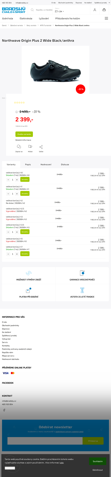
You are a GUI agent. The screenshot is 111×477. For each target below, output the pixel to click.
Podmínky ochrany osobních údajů (17, 349)
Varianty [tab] (11, 164)
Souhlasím (98, 461)
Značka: (21, 98)
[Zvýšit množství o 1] (17, 180)
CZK (60, 11)
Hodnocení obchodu (10, 359)
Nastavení (10, 468)
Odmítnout (98, 470)
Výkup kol (6, 339)
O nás (54, 3)
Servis (5, 342)
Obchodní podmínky (65, 3)
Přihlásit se (93, 441)
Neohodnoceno (32, 102)
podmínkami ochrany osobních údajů (69, 431)
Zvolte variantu (24, 134)
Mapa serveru (8, 356)
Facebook (4, 410)
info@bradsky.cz (9, 401)
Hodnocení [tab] (46, 164)
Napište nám (7, 352)
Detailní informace (23, 140)
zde (62, 462)
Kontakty (6, 345)
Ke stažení (88, 3)
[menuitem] (9, 18)
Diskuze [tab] (65, 164)
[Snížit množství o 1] (8, 180)
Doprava (79, 3)
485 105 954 (7, 404)
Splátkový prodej (100, 3)
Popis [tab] (28, 164)
